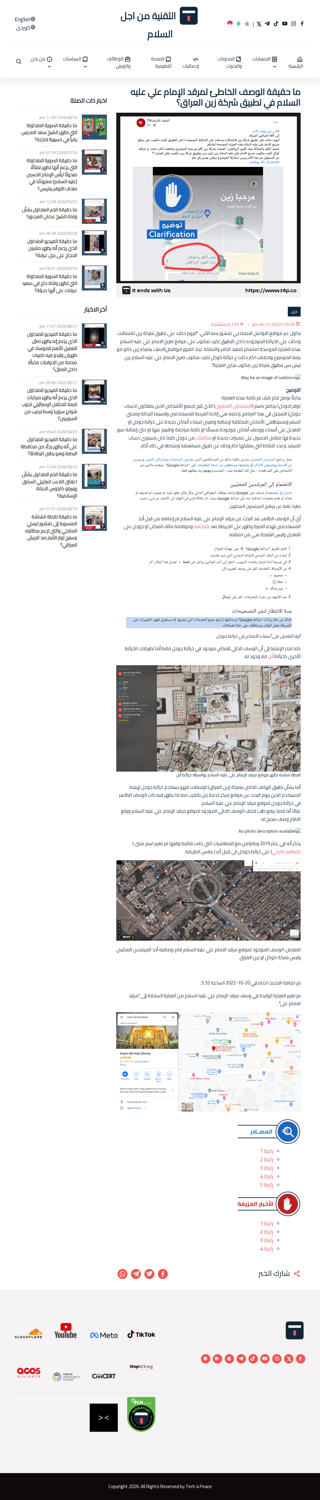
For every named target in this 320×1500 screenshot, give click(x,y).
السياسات (72, 59)
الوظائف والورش (119, 62)
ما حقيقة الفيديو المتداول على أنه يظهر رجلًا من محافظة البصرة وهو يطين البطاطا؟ (49, 446)
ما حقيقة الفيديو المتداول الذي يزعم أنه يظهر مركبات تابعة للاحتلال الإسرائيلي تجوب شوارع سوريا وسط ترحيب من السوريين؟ (49, 404)
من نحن (38, 59)
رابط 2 (266, 1159)
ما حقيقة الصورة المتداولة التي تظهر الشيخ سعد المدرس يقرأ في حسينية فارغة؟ (49, 132)
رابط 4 (266, 1176)
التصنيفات (262, 59)
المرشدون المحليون (233, 406)
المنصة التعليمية (161, 62)
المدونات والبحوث (230, 62)
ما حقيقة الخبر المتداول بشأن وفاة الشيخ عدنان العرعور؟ (49, 213)
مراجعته (201, 526)
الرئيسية (295, 65)
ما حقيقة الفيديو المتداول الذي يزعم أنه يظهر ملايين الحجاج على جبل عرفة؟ (52, 248)
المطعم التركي (286, 852)
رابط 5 (266, 1184)
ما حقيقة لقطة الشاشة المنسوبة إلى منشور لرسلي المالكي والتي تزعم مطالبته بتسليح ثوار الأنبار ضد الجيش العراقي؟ (51, 531)
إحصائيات (190, 65)
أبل (270, 656)
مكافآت (203, 438)
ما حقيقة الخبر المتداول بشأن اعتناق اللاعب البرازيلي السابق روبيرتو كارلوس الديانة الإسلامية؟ (49, 485)
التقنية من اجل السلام (149, 24)
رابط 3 (266, 1168)
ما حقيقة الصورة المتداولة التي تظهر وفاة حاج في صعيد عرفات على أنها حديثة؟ (49, 283)
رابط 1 (266, 1151)
